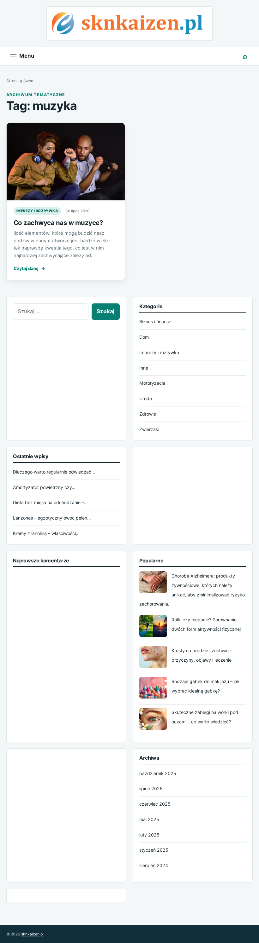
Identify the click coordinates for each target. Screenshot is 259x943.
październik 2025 (157, 773)
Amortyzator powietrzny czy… (44, 487)
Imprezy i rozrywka (37, 211)
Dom (144, 337)
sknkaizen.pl (32, 934)
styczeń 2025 (153, 850)
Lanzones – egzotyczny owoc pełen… (52, 517)
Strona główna (19, 80)
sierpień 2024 (153, 865)
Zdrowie (147, 414)
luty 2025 (149, 834)
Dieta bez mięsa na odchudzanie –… (50, 502)
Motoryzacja (152, 383)
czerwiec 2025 (155, 804)
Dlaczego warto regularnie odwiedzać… (54, 471)
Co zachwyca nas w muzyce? (58, 223)
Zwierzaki (149, 429)
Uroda (145, 398)
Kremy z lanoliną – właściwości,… (47, 533)
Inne (143, 368)
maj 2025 (149, 819)
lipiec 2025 (151, 788)
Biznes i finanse (155, 321)
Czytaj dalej (29, 268)
